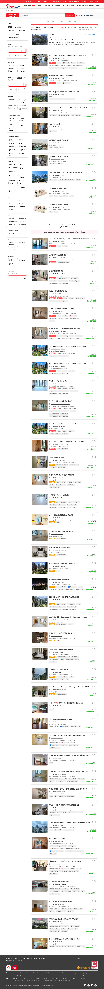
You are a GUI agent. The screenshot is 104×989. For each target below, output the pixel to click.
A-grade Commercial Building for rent (62, 975)
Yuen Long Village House (19, 975)
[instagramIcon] (88, 985)
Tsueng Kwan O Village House (33, 980)
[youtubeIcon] (95, 985)
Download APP (93, 1)
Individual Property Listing (58, 1)
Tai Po (21, 972)
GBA (86, 5)
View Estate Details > (90, 34)
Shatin (27, 972)
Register (46, 1)
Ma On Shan (47, 972)
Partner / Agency (94, 5)
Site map (19, 960)
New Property (55, 5)
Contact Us (17, 958)
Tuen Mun (64, 972)
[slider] (17, 52)
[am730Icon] (14, 967)
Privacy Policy (10, 960)
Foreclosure (16, 978)
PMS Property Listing (75, 1)
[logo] (13, 6)
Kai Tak (14, 972)
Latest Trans (80, 5)
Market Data (70, 5)
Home (25, 5)
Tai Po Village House (18, 980)
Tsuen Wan (56, 972)
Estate (63, 5)
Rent (33, 5)
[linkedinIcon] (92, 985)
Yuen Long (73, 972)
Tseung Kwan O (37, 972)
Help (85, 1)
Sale (29, 5)
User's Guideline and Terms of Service (34, 958)
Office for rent (46, 975)
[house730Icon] (8, 967)
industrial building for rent (81, 975)
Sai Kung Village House (85, 972)
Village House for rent (33, 975)
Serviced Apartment (43, 5)
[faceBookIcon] (85, 985)
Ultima (51, 35)
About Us (9, 958)
